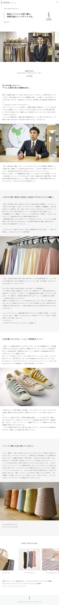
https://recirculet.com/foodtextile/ (14, 586)
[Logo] (8, 2)
